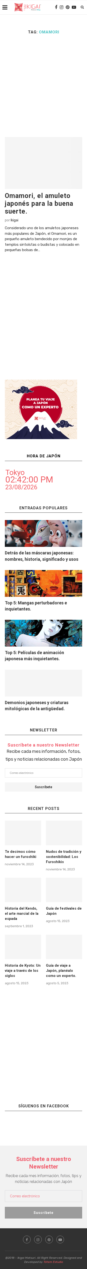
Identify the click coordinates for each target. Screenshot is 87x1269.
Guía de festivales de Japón (64, 911)
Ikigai (14, 220)
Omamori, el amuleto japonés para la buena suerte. (39, 203)
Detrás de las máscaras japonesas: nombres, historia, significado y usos (41, 555)
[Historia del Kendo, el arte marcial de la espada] (23, 890)
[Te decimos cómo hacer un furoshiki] (23, 833)
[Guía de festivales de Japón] (64, 890)
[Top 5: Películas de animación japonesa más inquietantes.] (43, 633)
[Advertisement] (43, 86)
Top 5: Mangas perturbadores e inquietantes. (36, 605)
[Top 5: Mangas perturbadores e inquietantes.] (43, 583)
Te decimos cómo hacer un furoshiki (20, 854)
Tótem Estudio (53, 1262)
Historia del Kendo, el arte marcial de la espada (21, 913)
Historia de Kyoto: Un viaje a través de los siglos (23, 970)
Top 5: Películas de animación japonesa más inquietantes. (34, 655)
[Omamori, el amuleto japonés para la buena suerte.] (43, 163)
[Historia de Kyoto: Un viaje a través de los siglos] (23, 947)
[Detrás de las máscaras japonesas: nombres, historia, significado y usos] (43, 533)
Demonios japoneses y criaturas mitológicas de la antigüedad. (36, 705)
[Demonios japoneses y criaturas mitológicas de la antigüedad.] (43, 683)
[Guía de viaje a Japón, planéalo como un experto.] (64, 947)
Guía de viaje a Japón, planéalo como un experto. (61, 970)
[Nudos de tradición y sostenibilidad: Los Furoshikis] (64, 833)
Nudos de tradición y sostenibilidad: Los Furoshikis (63, 856)
